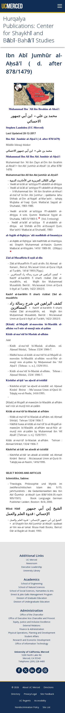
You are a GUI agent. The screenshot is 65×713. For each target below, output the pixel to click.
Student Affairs (31, 636)
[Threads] (45, 670)
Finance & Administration (31, 629)
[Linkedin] (32, 670)
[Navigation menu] (59, 6)
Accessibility (40, 700)
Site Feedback (47, 693)
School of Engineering (31, 583)
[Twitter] (25, 670)
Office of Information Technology (31, 643)
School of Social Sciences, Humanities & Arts (32, 590)
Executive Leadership (31, 567)
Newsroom (31, 563)
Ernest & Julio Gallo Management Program (31, 594)
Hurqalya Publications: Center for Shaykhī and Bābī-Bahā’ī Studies (28, 30)
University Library (31, 570)
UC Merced (31, 559)
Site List (46, 707)
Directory (15, 693)
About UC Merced (31, 687)
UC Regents (25, 700)
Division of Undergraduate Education (32, 601)
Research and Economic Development (31, 640)
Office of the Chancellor (31, 614)
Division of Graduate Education (31, 598)
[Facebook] (19, 670)
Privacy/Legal (30, 693)
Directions (49, 687)
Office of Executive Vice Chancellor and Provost (31, 618)
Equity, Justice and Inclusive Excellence (31, 621)
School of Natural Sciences (31, 587)
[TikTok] (39, 670)
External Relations (31, 625)
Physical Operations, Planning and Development (31, 632)
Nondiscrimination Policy (27, 707)
